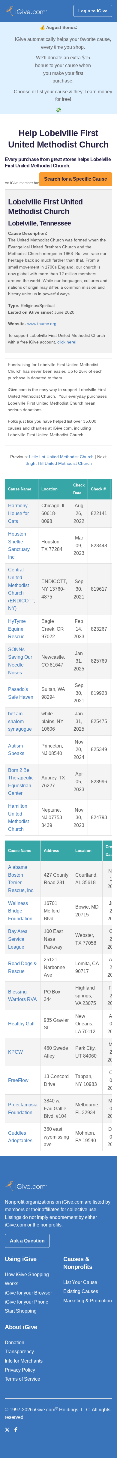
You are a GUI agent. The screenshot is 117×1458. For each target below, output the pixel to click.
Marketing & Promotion (87, 1300)
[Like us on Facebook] (15, 1429)
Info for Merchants (24, 1360)
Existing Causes (80, 1291)
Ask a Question (27, 1240)
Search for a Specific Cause (75, 179)
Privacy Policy (20, 1370)
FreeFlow (18, 1080)
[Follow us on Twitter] (7, 1429)
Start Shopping (21, 1310)
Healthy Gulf (21, 1023)
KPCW (15, 1052)
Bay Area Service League (18, 939)
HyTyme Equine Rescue (17, 629)
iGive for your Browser (28, 1292)
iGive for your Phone (26, 1301)
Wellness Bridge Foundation (20, 911)
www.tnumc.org (41, 323)
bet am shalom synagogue (20, 721)
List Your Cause (80, 1282)
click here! (66, 342)
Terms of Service (22, 1379)
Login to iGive (92, 10)
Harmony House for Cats (18, 513)
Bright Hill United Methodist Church (59, 463)
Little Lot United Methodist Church (61, 456)
